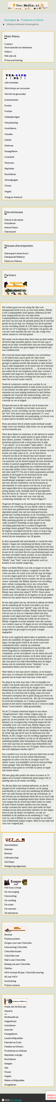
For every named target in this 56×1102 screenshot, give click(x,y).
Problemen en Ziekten (15, 1051)
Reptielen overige (13, 1055)
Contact (8, 44)
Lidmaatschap (11, 857)
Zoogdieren (10, 1084)
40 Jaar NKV (10, 976)
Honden (8, 134)
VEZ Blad (9, 862)
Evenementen (11, 99)
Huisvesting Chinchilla (15, 947)
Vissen (7, 185)
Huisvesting (10, 896)
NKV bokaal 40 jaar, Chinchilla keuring (24, 972)
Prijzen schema (12, 985)
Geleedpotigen (12, 116)
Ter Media (16, 1100)
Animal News (11, 227)
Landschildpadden (13, 1038)
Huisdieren (10, 223)
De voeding (10, 900)
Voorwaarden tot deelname (18, 47)
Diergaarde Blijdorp (14, 257)
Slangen (8, 1063)
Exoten (8, 105)
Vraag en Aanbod (13, 197)
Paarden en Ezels (13, 1042)
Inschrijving (10, 981)
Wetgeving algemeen (15, 866)
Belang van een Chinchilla (17, 964)
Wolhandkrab (11, 1017)
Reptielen (9, 168)
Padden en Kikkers (13, 1046)
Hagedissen (10, 1021)
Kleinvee (8, 145)
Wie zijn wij (10, 56)
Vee (6, 1067)
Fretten (8, 111)
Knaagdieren (10, 151)
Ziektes (8, 968)
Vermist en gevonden (15, 93)
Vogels (7, 191)
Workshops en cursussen (17, 88)
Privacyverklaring (13, 60)
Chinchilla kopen (12, 951)
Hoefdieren (10, 128)
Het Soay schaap (12, 887)
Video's (8, 51)
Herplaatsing (11, 122)
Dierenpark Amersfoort (16, 253)
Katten (7, 139)
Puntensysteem (12, 938)
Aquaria (8, 1011)
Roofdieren (10, 174)
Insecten (8, 1029)
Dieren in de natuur (13, 220)
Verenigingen (11, 179)
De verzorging (11, 892)
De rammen (10, 908)
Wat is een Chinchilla (14, 960)
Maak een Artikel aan (15, 1006)
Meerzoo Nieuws (13, 261)
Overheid (9, 156)
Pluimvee (9, 162)
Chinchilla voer (11, 955)
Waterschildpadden (14, 1080)
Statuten (8, 849)
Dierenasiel (10, 231)
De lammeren (11, 913)
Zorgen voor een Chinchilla (18, 943)
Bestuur (8, 853)
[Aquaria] (5, 1014)
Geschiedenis (11, 845)
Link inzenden (11, 82)
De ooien (8, 904)
